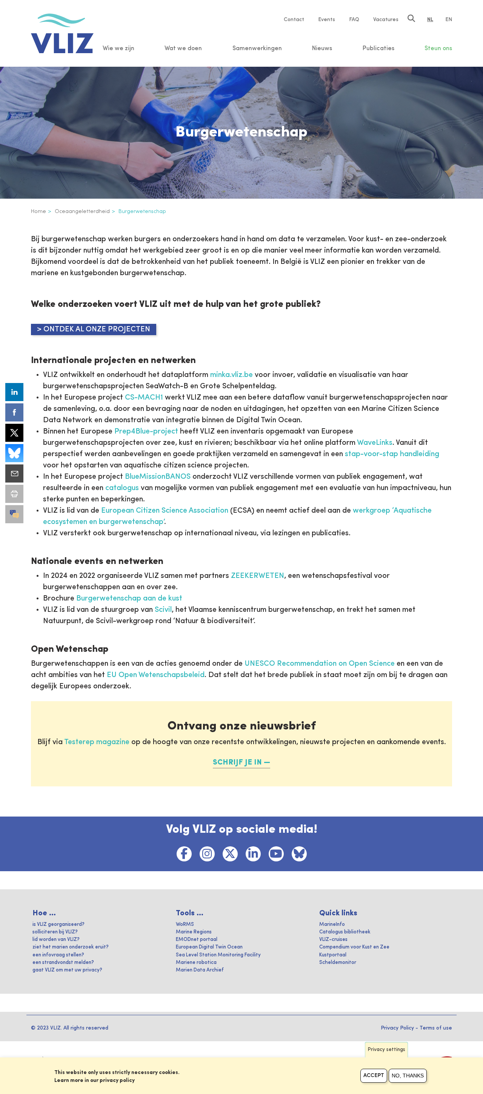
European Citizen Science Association (164, 511)
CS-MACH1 (144, 397)
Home (38, 211)
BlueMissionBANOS (158, 477)
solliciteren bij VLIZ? (55, 932)
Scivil (163, 610)
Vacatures (385, 19)
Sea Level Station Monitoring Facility (218, 955)
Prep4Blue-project (146, 431)
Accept (373, 1075)
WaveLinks (374, 443)
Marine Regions (194, 932)
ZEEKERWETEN (257, 576)
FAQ (354, 19)
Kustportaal (332, 955)
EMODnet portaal (196, 939)
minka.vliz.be (231, 375)
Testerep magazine (96, 742)
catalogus (122, 488)
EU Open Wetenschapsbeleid (156, 675)
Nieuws (322, 49)
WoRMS (185, 924)
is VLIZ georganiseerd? (58, 924)
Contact (294, 19)
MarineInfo (332, 924)
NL (430, 19)
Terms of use (436, 1028)
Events (326, 19)
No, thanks (408, 1076)
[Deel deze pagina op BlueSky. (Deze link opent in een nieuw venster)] (14, 453)
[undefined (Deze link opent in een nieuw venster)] (14, 514)
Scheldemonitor (337, 962)
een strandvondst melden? (63, 962)
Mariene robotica (196, 962)
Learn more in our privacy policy (94, 1080)
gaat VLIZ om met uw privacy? (67, 970)
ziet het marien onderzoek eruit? (70, 947)
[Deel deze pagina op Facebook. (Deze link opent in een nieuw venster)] (14, 412)
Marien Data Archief (200, 970)
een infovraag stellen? (58, 955)
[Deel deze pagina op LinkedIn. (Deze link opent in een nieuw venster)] (14, 392)
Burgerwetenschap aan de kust (129, 598)
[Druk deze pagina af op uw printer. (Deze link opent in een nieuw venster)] (14, 494)
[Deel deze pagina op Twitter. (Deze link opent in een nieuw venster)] (14, 433)
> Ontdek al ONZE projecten (93, 329)
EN (448, 19)
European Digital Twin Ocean (209, 947)
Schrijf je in (237, 762)
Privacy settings (386, 1049)
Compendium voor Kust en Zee (354, 947)
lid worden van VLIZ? (56, 939)
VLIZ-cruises (333, 939)
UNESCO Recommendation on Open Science (319, 664)
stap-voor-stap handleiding (392, 454)
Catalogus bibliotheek (345, 932)
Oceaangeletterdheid (82, 211)
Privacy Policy (397, 1028)
